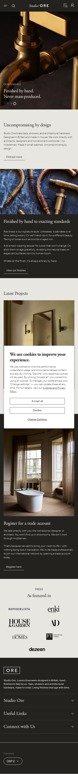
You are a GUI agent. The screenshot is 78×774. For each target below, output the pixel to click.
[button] (5, 6)
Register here (14, 566)
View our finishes (16, 270)
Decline (37, 410)
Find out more (14, 156)
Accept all (37, 401)
